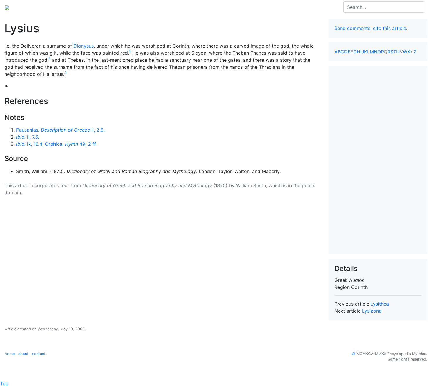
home (10, 353)
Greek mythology (85, 7)
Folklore (117, 7)
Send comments (352, 28)
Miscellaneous (146, 7)
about (23, 353)
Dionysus (83, 46)
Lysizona (371, 311)
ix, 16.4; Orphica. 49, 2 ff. (56, 144)
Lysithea (380, 304)
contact (39, 353)
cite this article (389, 28)
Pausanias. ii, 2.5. (60, 130)
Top (4, 383)
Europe (53, 7)
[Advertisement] (378, 160)
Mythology (28, 7)
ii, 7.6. (27, 137)
